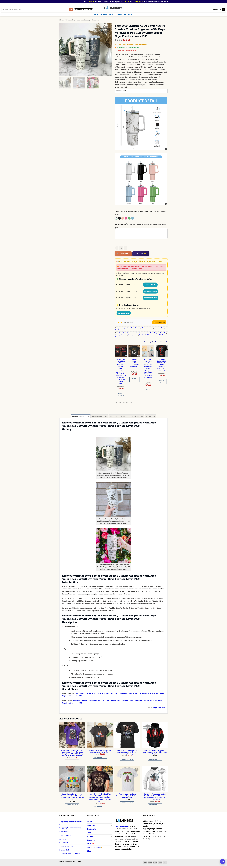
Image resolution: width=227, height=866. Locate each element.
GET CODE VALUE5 (150, 284)
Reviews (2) (150, 416)
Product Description (80, 416)
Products (70, 20)
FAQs (130, 14)
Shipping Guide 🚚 (94, 847)
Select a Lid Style (121, 87)
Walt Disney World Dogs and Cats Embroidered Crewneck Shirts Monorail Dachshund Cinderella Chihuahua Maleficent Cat (148, 369)
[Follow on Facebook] (144, 839)
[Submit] (71, 9)
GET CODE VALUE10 (150, 291)
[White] (116, 218)
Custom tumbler (144, 333)
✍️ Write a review (159, 322)
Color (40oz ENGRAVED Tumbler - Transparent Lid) (133, 211)
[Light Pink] (122, 218)
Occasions (91, 840)
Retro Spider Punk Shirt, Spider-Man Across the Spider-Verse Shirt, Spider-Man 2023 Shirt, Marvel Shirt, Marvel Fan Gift (72, 753)
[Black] (119, 218)
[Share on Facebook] (116, 402)
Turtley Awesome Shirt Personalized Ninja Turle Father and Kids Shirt (127, 796)
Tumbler (95, 20)
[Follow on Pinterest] (149, 839)
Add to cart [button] (134, 380)
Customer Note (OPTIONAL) (125, 224)
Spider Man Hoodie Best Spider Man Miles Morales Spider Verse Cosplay (155, 752)
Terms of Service (66, 846)
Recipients (91, 829)
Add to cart (124, 253)
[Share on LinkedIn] (130, 402)
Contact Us (121, 14)
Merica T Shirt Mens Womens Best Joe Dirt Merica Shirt (100, 751)
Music (156, 328)
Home (61, 20)
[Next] (108, 49)
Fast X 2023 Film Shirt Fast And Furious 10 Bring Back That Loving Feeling (127, 752)
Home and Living (83, 20)
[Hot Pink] (126, 218)
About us (62, 839)
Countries (91, 825)
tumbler (121, 337)
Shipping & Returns (117, 416)
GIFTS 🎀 (90, 844)
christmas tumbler (132, 333)
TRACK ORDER (65, 835)
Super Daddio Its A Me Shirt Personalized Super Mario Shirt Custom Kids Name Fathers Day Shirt (72, 796)
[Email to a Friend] (123, 402)
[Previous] (62, 49)
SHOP (96, 14)
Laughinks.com (121, 826)
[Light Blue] (132, 218)
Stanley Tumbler (144, 335)
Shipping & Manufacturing (70, 828)
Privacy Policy (65, 850)
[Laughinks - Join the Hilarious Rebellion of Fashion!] (113, 7)
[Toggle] (111, 821)
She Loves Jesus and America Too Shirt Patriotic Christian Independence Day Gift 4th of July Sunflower (155, 796)
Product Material (99, 416)
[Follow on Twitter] (146, 839)
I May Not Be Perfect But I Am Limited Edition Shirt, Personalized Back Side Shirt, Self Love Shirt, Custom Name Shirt (100, 797)
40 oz (124, 333)
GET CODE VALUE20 (150, 298)
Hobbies (90, 836)
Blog (89, 851)
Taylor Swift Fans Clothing (132, 328)
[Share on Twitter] (120, 402)
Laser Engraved (155, 333)
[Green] (129, 218)
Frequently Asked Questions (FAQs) (70, 823)
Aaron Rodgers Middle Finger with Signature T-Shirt (134, 363)
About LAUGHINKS (135, 416)
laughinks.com (159, 707)
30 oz (120, 333)
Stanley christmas (121, 335)
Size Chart (63, 831)
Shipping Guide (107, 14)
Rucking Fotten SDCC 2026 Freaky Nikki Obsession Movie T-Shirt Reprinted (162, 364)
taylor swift (155, 335)
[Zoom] (62, 73)
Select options (121, 394)
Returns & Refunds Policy (69, 853)
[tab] (80, 416)
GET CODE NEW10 (123, 313)
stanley (163, 333)
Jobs (89, 833)
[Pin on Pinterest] (127, 402)
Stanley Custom (133, 335)
